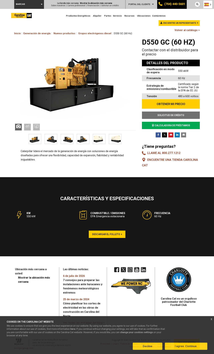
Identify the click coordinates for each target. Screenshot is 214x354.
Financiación (93, 5)
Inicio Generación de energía (32, 33)
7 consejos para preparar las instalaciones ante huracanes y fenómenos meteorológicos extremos (82, 284)
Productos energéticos (78, 16)
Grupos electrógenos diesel (94, 33)
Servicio (117, 16)
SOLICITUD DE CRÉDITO (170, 115)
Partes (107, 16)
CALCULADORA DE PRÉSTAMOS (172, 125)
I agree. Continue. (186, 346)
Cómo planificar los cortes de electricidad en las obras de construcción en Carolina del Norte (81, 308)
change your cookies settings (136, 332)
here (72, 329)
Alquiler (97, 16)
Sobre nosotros (58, 5)
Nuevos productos (64, 33)
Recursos (129, 16)
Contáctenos (159, 16)
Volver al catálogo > (187, 30)
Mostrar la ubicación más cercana (96, 3)
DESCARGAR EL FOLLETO (106, 234)
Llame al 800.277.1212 (163, 153)
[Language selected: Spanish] (207, 4)
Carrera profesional (76, 5)
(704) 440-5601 (174, 4)
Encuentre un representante (179, 23)
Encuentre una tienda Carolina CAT (170, 162)
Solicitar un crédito (110, 5)
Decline (147, 346)
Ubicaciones (143, 16)
